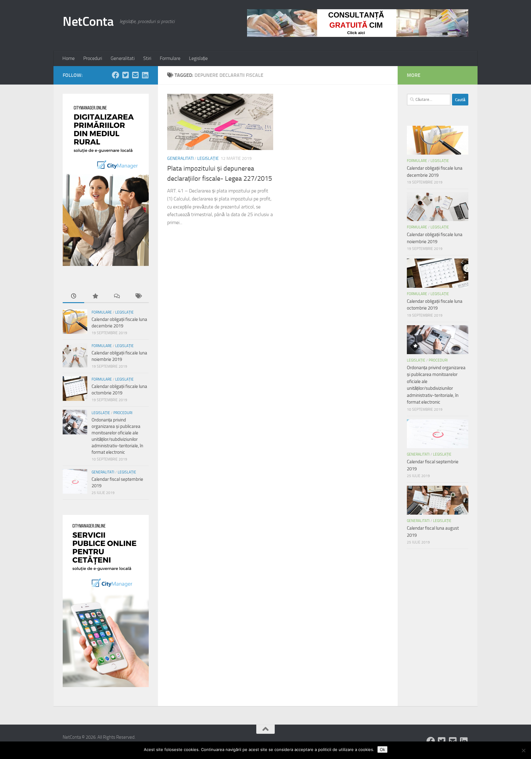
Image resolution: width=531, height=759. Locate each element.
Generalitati (123, 58)
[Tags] (138, 296)
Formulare (170, 58)
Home (68, 58)
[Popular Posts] (95, 296)
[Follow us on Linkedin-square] (145, 75)
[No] (523, 750)
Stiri (147, 58)
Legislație (198, 58)
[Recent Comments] (116, 296)
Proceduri (92, 58)
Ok (382, 749)
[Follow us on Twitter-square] (125, 75)
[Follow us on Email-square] (135, 75)
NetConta (88, 21)
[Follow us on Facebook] (115, 75)
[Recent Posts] (73, 296)
